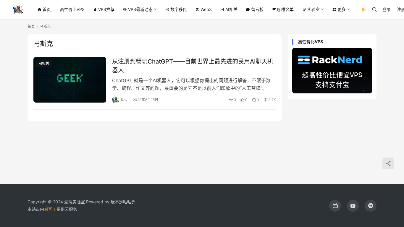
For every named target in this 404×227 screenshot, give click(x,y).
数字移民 (178, 9)
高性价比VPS (72, 9)
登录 (386, 9)
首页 (47, 9)
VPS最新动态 (140, 9)
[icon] (335, 206)
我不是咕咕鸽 (123, 201)
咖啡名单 (285, 9)
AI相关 (231, 9)
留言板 (257, 9)
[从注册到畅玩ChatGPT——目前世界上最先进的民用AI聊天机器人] (69, 80)
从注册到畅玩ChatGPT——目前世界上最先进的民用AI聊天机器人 (192, 66)
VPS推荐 (106, 9)
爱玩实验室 (74, 201)
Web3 (206, 9)
